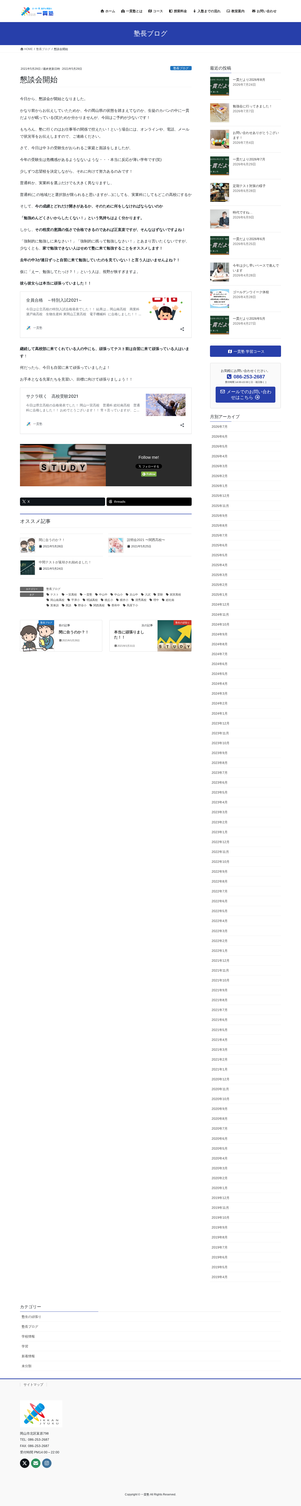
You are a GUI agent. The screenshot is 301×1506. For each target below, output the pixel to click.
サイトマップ (33, 1384)
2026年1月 (220, 486)
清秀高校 (141, 600)
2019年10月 (221, 1217)
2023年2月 (220, 822)
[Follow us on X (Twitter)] (24, 1463)
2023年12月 (221, 723)
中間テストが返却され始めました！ (65, 562)
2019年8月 (220, 1237)
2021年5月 (220, 1030)
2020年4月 (220, 1158)
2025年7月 (220, 535)
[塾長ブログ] (37, 631)
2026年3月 (220, 466)
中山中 (103, 594)
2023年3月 (220, 812)
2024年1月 (220, 713)
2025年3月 (220, 575)
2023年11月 (220, 733)
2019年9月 (220, 1227)
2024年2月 (220, 703)
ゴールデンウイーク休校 (251, 292)
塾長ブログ (181, 68)
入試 (147, 594)
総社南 (170, 600)
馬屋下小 (132, 605)
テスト (54, 594)
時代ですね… (243, 212)
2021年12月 (221, 960)
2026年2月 (220, 476)
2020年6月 (220, 1138)
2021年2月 (220, 1059)
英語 (68, 605)
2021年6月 (220, 1020)
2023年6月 (220, 782)
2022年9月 (220, 871)
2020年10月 (221, 1099)
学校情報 (28, 1336)
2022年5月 (220, 911)
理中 (156, 600)
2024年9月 (220, 634)
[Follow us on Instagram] (46, 1463)
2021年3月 (220, 1049)
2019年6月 (220, 1257)
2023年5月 (220, 792)
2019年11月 (220, 1208)
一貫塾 (88, 594)
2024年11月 (220, 614)
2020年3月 (220, 1168)
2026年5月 (220, 446)
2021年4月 (220, 1040)
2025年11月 (220, 506)
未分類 (27, 1366)
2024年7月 (220, 654)
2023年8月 (220, 763)
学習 (25, 1346)
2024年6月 (220, 664)
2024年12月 (221, 604)
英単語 (54, 605)
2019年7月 (220, 1247)
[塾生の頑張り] (174, 631)
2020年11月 (220, 1089)
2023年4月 (220, 802)
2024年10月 (221, 624)
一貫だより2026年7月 (249, 159)
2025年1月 (220, 594)
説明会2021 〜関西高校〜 (146, 540)
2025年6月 (220, 545)
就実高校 (175, 594)
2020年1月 (220, 1188)
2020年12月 (221, 1079)
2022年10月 (221, 862)
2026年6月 (220, 436)
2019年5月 (220, 1267)
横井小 (124, 600)
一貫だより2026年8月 (249, 80)
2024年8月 (220, 644)
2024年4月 (220, 683)
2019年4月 (220, 1277)
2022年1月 (220, 951)
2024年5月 (220, 674)
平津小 (75, 600)
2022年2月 (220, 941)
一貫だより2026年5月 (249, 318)
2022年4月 (220, 921)
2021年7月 (220, 1010)
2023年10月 (221, 743)
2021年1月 (220, 1069)
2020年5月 (220, 1148)
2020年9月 (220, 1109)
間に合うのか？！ (52, 540)
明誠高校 (92, 600)
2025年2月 (220, 585)
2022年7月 (220, 891)
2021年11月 (220, 970)
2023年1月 (220, 832)
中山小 (118, 594)
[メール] (35, 1463)
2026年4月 (220, 456)
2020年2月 (220, 1178)
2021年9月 (220, 990)
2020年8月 (220, 1119)
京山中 (134, 594)
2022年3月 (220, 931)
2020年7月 (220, 1128)
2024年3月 (220, 693)
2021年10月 (221, 980)
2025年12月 (221, 496)
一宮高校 (71, 594)
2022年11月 (220, 852)
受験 (160, 594)
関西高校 (99, 605)
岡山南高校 (57, 600)
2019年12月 (221, 1198)
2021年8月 (220, 1000)
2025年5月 (220, 555)
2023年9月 (220, 753)
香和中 (115, 605)
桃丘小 (109, 600)
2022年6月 (220, 901)
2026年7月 (220, 426)
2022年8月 (220, 881)
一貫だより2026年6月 (249, 239)
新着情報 (28, 1356)
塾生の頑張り (31, 1317)
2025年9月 (220, 516)
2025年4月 (220, 565)
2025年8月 (220, 525)
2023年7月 (220, 772)
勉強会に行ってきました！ (252, 106)
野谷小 (82, 605)
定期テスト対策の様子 (249, 186)
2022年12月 (221, 842)
